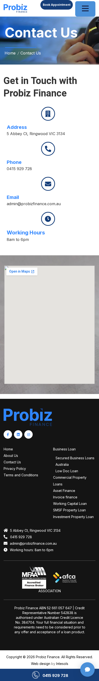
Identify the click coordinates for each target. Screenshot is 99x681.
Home (8, 449)
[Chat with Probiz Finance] (87, 669)
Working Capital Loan (70, 504)
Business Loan (64, 449)
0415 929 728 (19, 168)
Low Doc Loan (67, 471)
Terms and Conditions (21, 475)
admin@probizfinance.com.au (34, 203)
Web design (40, 664)
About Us (11, 456)
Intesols (62, 664)
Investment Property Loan (73, 517)
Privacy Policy (15, 468)
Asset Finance (64, 491)
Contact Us (12, 462)
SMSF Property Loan (69, 510)
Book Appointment (56, 4)
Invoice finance (65, 497)
